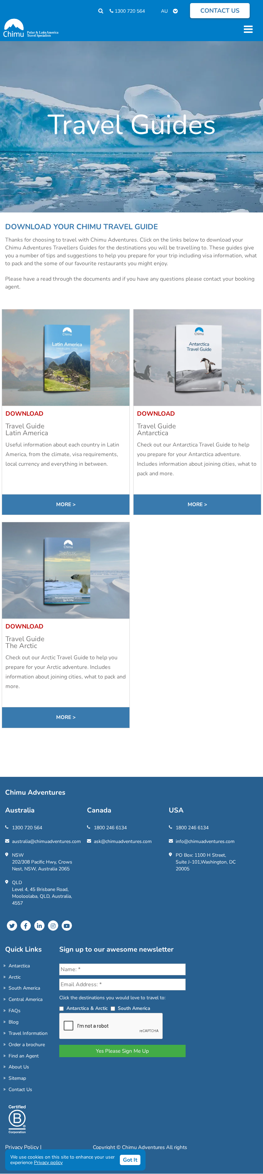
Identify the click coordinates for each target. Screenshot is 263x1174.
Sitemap (17, 1078)
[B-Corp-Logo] (17, 1122)
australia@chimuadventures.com (46, 841)
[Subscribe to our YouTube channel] (67, 925)
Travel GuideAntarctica (156, 429)
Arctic (15, 977)
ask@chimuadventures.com (123, 841)
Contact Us (20, 1089)
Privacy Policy (22, 1147)
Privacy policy (48, 1162)
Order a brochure (27, 1044)
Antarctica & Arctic (87, 1008)
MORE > (66, 504)
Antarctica (19, 966)
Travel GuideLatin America (26, 429)
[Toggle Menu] (247, 29)
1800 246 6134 (110, 827)
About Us (19, 1067)
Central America (25, 999)
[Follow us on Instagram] (53, 925)
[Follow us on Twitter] (12, 925)
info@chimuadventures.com (205, 841)
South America (24, 988)
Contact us (219, 11)
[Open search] (97, 11)
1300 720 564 (129, 11)
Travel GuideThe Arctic (25, 642)
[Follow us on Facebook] (26, 925)
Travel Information (28, 1033)
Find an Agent (24, 1056)
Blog (13, 1022)
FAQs (15, 1010)
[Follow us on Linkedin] (39, 925)
